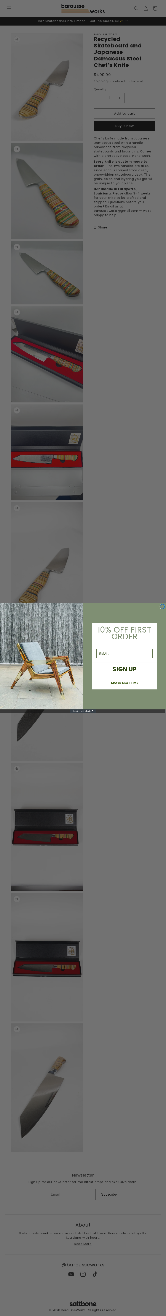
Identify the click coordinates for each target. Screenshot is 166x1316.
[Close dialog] (162, 606)
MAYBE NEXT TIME (124, 682)
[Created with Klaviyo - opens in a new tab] (83, 711)
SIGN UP (124, 669)
